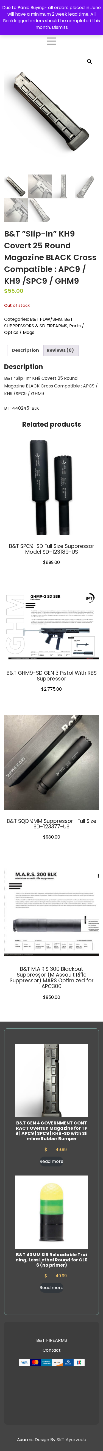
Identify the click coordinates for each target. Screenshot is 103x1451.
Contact (52, 1350)
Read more (51, 1161)
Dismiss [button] (60, 27)
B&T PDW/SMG (46, 319)
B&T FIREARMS (51, 1340)
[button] (89, 61)
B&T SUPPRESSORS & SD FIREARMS (38, 322)
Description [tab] (25, 350)
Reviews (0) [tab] (60, 350)
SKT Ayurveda (71, 1439)
